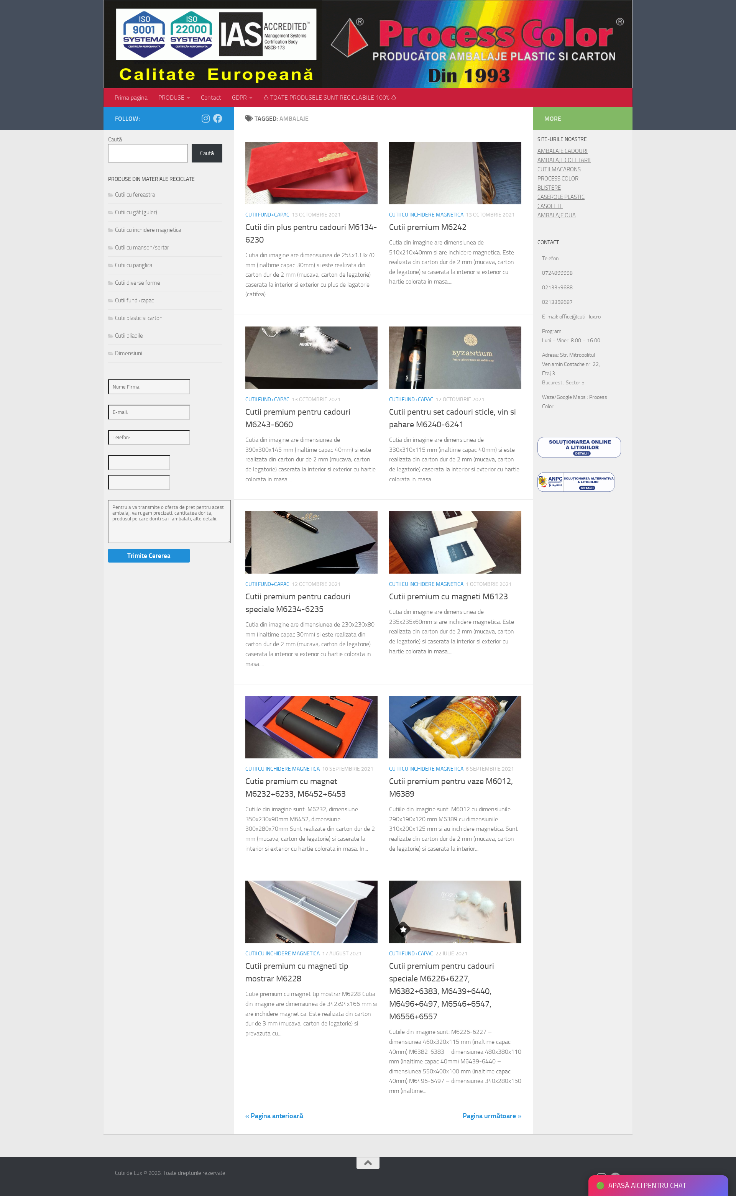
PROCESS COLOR (557, 178)
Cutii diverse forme (137, 282)
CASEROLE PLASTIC (561, 197)
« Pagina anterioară (274, 1116)
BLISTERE (549, 187)
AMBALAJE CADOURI (562, 151)
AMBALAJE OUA (556, 215)
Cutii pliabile (129, 335)
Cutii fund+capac (267, 215)
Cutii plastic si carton (139, 318)
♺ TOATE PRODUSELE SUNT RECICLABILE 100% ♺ (329, 97)
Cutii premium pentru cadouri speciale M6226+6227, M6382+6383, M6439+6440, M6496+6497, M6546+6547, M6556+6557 (441, 991)
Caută (115, 139)
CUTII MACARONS (559, 169)
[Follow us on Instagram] (205, 118)
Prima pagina (131, 97)
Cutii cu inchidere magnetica (426, 215)
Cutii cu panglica (133, 265)
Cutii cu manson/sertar (142, 247)
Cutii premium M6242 (428, 227)
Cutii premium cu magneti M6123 (448, 597)
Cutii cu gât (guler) (136, 212)
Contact (211, 97)
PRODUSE (171, 97)
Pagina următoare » (492, 1116)
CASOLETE (550, 206)
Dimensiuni (128, 353)
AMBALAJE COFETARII (564, 160)
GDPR (239, 97)
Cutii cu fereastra (135, 194)
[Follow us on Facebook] (217, 118)
